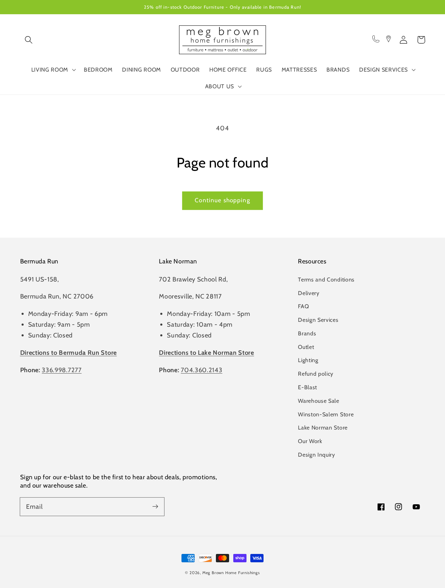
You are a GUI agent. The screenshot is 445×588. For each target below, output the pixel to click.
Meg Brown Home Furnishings (231, 572)
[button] (29, 40)
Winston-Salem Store (326, 414)
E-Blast (307, 387)
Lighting (308, 360)
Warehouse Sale (318, 400)
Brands (307, 333)
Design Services (318, 319)
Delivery (308, 292)
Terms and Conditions (326, 279)
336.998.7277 (61, 370)
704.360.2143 (201, 370)
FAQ (303, 306)
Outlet (306, 346)
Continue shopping (222, 200)
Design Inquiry (316, 454)
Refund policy (315, 373)
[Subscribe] (155, 506)
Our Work (310, 441)
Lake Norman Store (323, 427)
